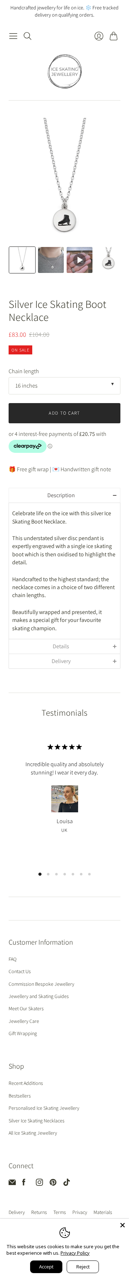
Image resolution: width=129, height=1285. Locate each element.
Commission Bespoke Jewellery (41, 984)
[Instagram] (39, 1184)
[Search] (27, 36)
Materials (103, 1212)
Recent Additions (26, 1083)
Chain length (24, 371)
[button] (64, 495)
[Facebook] (23, 1184)
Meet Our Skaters (26, 1008)
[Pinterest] (53, 1184)
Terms (59, 1212)
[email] (12, 1184)
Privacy (79, 1212)
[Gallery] (64, 197)
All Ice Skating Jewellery (33, 1133)
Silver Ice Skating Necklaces (36, 1120)
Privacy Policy (75, 1253)
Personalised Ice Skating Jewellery (44, 1108)
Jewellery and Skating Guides (39, 996)
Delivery (17, 1212)
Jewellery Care (24, 1021)
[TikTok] (66, 1184)
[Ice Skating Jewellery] (65, 71)
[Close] (122, 1225)
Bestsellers (20, 1095)
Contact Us (20, 971)
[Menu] (13, 36)
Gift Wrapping (23, 1033)
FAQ (12, 959)
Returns (39, 1212)
